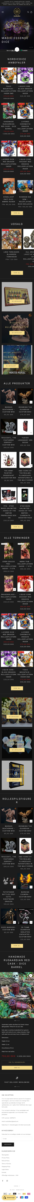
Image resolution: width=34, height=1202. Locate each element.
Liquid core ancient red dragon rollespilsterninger (25, 164)
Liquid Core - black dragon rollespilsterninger (25, 90)
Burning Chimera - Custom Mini (25, 894)
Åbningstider (5, 1155)
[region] (17, 27)
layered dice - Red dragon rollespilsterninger (8, 162)
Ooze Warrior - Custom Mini (8, 929)
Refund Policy (5, 1161)
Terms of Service (6, 1163)
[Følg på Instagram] (7, 1181)
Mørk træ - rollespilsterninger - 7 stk (25, 564)
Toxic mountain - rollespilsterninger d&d (8, 90)
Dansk (16, 1186)
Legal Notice (5, 1169)
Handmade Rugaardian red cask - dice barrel (8, 125)
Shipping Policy (6, 1166)
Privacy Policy (5, 1158)
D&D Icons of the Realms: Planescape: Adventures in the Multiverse (25, 475)
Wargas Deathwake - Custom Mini (9, 409)
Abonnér (8, 1144)
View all (17, 213)
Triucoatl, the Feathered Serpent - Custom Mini (8, 441)
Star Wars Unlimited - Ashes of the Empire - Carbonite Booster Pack (25, 512)
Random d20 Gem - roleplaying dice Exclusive (25, 200)
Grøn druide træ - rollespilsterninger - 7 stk (8, 565)
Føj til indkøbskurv (17, 1062)
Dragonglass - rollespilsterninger (8, 597)
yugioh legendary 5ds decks (25, 440)
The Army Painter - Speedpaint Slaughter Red (8, 474)
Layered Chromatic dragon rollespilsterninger (25, 126)
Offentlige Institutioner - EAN (10, 1175)
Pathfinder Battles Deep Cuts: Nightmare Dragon (8, 896)
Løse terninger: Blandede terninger (12, 254)
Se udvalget (17, 301)
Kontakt (4, 1172)
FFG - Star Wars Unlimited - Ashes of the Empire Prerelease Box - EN (8, 512)
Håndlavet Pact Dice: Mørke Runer (8, 199)
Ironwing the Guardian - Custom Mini (25, 409)
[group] (17, 27)
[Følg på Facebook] (2, 1181)
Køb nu (17, 1068)
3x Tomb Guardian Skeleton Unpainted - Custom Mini (25, 932)
